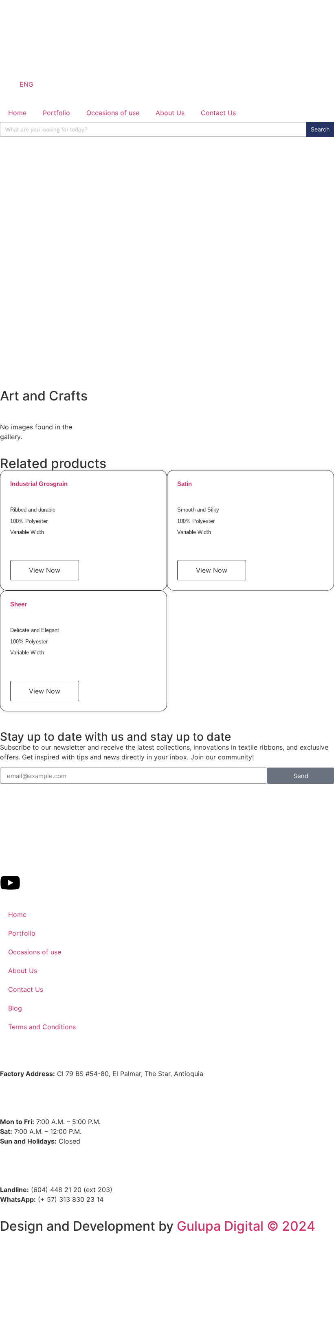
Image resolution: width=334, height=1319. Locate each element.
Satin (184, 483)
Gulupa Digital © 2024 (246, 1226)
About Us (170, 113)
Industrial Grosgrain (39, 483)
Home (17, 113)
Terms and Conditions (42, 1027)
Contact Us (218, 113)
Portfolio (56, 113)
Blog (15, 1008)
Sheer (18, 604)
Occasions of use (112, 113)
